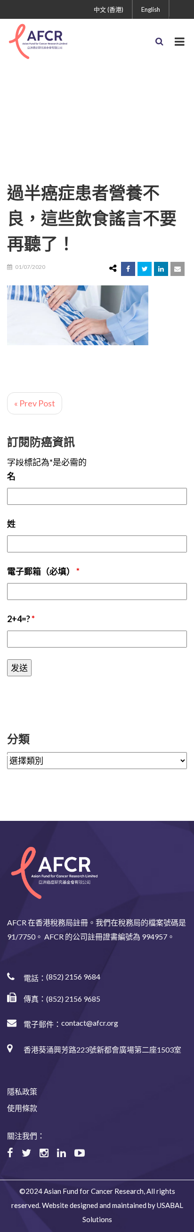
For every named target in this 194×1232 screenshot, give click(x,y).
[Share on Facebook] (128, 269)
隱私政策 (22, 1091)
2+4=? (21, 619)
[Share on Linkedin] (161, 269)
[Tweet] (144, 269)
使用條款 (22, 1107)
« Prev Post (34, 403)
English (150, 9)
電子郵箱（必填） (43, 571)
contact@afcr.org (89, 1022)
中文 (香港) (108, 9)
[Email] (177, 269)
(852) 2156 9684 (73, 976)
